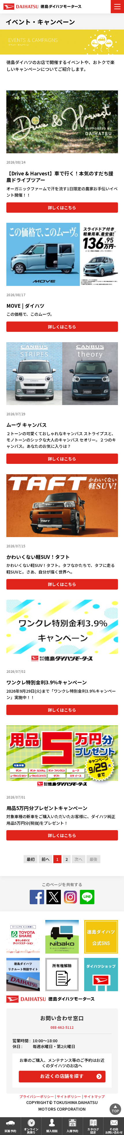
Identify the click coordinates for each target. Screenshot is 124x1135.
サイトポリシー (69, 1096)
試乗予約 (10, 1131)
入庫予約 (72, 1131)
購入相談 (52, 1131)
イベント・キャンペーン (40, 21)
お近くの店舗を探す (62, 1075)
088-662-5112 (62, 1027)
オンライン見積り (31, 1130)
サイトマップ (94, 1096)
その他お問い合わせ (114, 1130)
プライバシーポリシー (36, 1096)
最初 (31, 859)
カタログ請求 (93, 1130)
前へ (46, 859)
